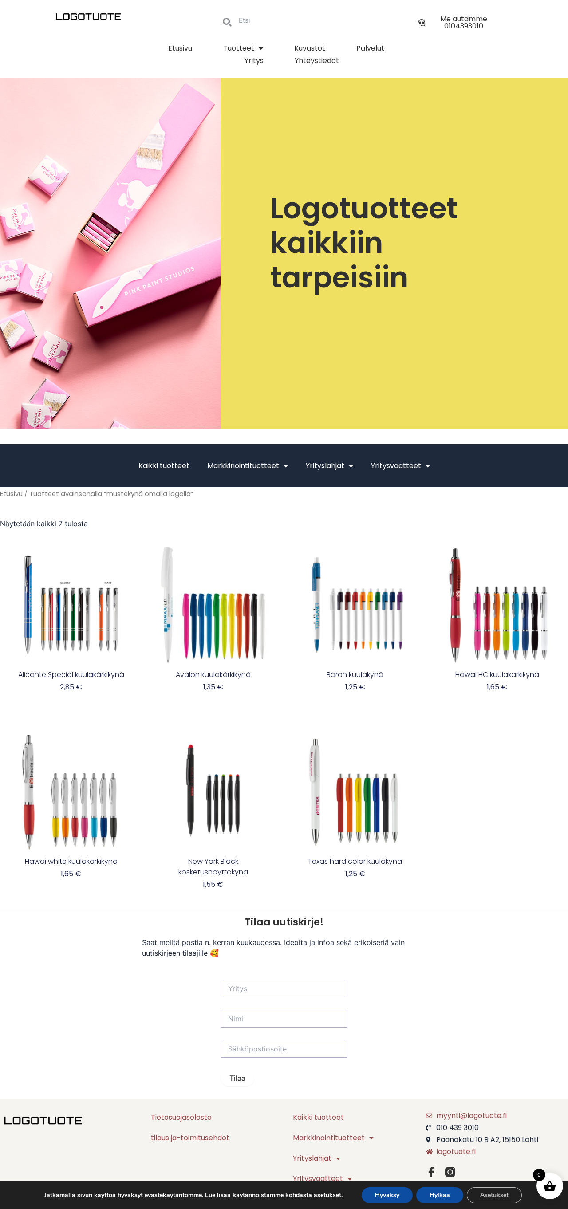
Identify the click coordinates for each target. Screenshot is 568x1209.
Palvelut (370, 48)
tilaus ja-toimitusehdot (190, 1138)
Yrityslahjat (325, 466)
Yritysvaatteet (396, 466)
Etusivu (180, 48)
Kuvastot (309, 48)
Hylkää (440, 1195)
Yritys (254, 60)
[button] (457, 22)
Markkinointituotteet (243, 466)
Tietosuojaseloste (181, 1117)
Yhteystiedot (317, 60)
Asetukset (494, 1195)
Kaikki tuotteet (163, 466)
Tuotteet (238, 48)
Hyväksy (387, 1195)
